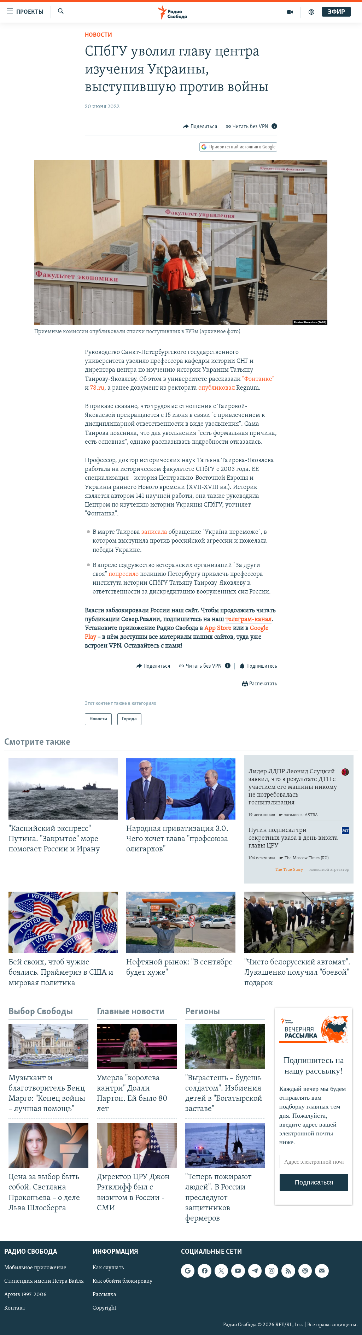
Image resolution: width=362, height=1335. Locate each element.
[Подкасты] (305, 1270)
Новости (98, 35)
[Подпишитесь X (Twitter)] (221, 1270)
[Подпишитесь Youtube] (238, 1270)
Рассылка (104, 1295)
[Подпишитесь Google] (187, 1270)
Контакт (14, 1308)
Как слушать (108, 1268)
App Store (218, 628)
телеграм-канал (249, 619)
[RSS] (288, 1270)
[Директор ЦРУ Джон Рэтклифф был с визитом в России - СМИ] (137, 1145)
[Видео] (290, 12)
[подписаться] (321, 1270)
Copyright (104, 1308)
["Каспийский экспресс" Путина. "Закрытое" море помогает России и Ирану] (63, 789)
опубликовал (217, 388)
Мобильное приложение (35, 1268)
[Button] (200, 126)
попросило (124, 574)
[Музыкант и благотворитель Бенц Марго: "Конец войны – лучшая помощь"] (48, 1046)
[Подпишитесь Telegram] (255, 1270)
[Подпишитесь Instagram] (271, 1270)
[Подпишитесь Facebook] (204, 1270)
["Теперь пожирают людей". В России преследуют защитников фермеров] (225, 1145)
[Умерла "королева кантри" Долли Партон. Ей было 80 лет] (137, 1046)
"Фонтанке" (258, 379)
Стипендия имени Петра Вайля (44, 1281)
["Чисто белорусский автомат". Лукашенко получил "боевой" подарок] (299, 922)
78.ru (97, 388)
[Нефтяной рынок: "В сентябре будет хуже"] (180, 922)
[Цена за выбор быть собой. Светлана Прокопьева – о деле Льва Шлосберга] (48, 1145)
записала (154, 532)
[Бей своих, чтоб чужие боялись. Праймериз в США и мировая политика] (63, 922)
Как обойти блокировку (122, 1281)
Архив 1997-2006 (25, 1295)
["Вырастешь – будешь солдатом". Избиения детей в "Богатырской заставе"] (225, 1046)
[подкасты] (311, 12)
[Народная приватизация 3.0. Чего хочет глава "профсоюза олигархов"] (180, 789)
